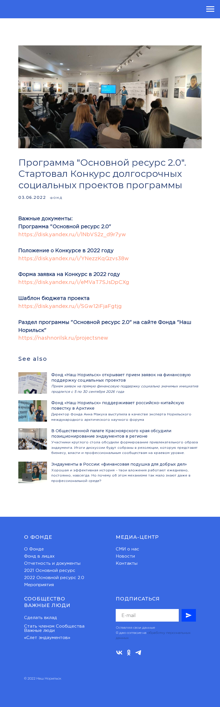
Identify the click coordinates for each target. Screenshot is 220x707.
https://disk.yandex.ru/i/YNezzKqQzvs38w (73, 259)
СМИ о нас (127, 549)
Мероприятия (39, 585)
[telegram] (138, 652)
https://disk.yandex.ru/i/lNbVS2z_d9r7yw (72, 235)
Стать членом (39, 626)
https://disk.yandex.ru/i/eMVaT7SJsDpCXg (73, 282)
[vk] (119, 652)
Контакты (127, 563)
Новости (125, 556)
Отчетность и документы (52, 563)
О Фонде (34, 549)
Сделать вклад (40, 618)
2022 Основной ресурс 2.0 (54, 578)
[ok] (128, 652)
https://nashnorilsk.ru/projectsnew (63, 338)
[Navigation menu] (210, 9)
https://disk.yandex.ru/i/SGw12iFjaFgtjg (70, 306)
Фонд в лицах (39, 556)
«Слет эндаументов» (47, 638)
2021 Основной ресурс (49, 570)
